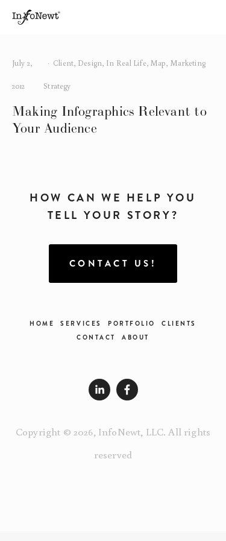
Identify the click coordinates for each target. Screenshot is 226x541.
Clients (179, 323)
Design (90, 63)
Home (42, 323)
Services (80, 323)
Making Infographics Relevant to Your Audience (109, 120)
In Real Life (126, 63)
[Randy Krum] (99, 389)
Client (63, 63)
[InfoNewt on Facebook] (127, 389)
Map (158, 63)
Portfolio (131, 323)
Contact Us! (113, 263)
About (135, 337)
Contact (96, 337)
